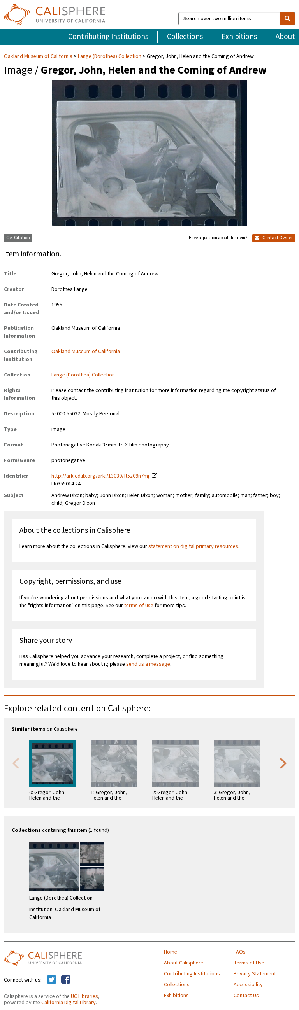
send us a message (148, 664)
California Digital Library (68, 1002)
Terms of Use (249, 963)
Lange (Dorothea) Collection (109, 56)
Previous (15, 762)
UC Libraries (84, 996)
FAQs (240, 952)
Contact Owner (277, 238)
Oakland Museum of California (39, 56)
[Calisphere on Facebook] (65, 980)
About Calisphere (183, 963)
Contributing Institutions (108, 36)
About (285, 36)
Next (283, 762)
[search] (287, 18)
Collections (185, 36)
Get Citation (18, 238)
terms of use (138, 605)
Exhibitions (239, 36)
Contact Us (246, 995)
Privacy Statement (255, 974)
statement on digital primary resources (193, 546)
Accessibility (248, 984)
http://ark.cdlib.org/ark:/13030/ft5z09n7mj (100, 476)
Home (170, 952)
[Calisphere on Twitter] (51, 980)
